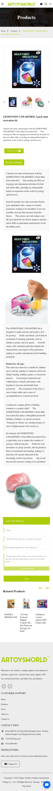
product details (14, 162)
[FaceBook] (3, 686)
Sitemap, (36, 782)
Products (14, 31)
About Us (4, 714)
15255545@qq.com (13, 738)
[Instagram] (9, 686)
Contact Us (5, 719)
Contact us (12, 151)
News (3, 709)
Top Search (26, 786)
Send (26, 578)
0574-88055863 (11, 743)
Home (3, 31)
